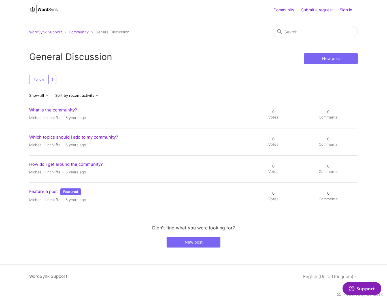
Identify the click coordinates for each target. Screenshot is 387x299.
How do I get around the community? (66, 164)
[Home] (44, 13)
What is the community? (53, 110)
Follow (39, 79)
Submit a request (317, 9)
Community (283, 9)
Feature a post (43, 191)
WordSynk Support (45, 32)
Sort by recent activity (75, 95)
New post (331, 58)
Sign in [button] (346, 9)
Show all (37, 95)
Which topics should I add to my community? (73, 137)
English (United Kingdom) (328, 276)
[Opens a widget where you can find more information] (361, 289)
